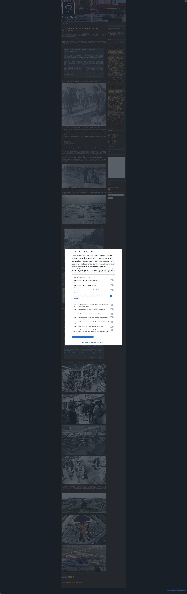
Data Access (93, 342)
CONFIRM (83, 337)
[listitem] (93, 277)
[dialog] (93, 297)
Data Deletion (85, 342)
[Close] (118, 252)
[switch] (112, 280)
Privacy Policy (102, 342)
